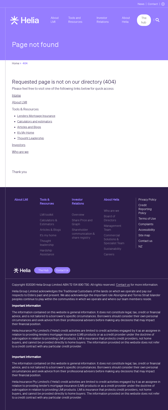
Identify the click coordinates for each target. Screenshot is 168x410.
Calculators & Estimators (48, 222)
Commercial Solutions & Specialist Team (114, 239)
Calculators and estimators (34, 121)
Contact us (145, 241)
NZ (140, 246)
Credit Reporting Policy (145, 209)
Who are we (111, 210)
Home (15, 63)
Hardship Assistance (47, 252)
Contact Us (62, 270)
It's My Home (25, 132)
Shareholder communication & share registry (83, 233)
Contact (153, 4)
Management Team (112, 227)
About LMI (55, 19)
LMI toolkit (46, 214)
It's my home (48, 235)
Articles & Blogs (50, 229)
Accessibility (146, 229)
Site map (144, 235)
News (141, 4)
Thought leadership (47, 242)
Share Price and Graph (82, 222)
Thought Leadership (30, 138)
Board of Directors (110, 218)
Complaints (145, 224)
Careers (109, 254)
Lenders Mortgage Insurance (36, 116)
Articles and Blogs (29, 127)
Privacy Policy (147, 199)
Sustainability (112, 248)
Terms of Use (147, 218)
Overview (78, 214)
